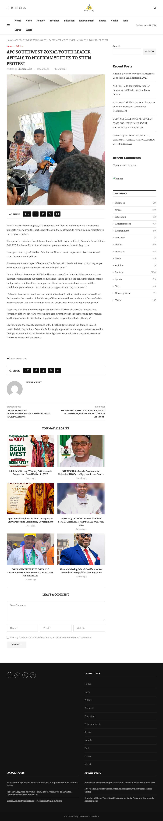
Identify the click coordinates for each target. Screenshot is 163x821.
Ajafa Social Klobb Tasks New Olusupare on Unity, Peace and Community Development (134, 106)
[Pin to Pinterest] (50, 214)
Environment (135, 230)
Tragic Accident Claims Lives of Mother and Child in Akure (34, 801)
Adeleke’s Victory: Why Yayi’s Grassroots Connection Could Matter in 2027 (120, 782)
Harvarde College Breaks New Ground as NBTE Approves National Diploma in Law (42, 784)
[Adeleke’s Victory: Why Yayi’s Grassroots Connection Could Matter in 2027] (30, 451)
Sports (102, 20)
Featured (135, 237)
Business (54, 20)
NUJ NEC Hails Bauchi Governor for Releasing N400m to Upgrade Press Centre (131, 90)
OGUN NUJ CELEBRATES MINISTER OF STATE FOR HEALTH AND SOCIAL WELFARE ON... (81, 521)
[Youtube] (16, 8)
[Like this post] (28, 214)
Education (69, 20)
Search (116, 46)
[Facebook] (8, 8)
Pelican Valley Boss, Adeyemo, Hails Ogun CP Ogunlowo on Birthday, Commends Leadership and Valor (39, 793)
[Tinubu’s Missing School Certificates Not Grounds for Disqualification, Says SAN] (81, 549)
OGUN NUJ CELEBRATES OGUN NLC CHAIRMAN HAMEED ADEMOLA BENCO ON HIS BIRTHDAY (30, 572)
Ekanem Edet (25, 69)
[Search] (154, 8)
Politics (41, 20)
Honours (135, 251)
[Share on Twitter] (43, 214)
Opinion (135, 265)
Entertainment (86, 20)
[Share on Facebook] (35, 214)
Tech (125, 20)
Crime (18, 29)
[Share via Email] (57, 214)
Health (114, 20)
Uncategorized (135, 293)
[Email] (20, 8)
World (29, 29)
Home (18, 20)
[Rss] (24, 8)
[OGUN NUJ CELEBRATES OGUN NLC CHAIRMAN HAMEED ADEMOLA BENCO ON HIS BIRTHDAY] (30, 549)
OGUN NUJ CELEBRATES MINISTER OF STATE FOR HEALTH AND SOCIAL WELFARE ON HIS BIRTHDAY (133, 123)
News (29, 20)
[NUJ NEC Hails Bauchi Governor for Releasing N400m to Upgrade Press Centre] (81, 451)
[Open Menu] (8, 25)
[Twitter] (12, 8)
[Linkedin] (25, 675)
